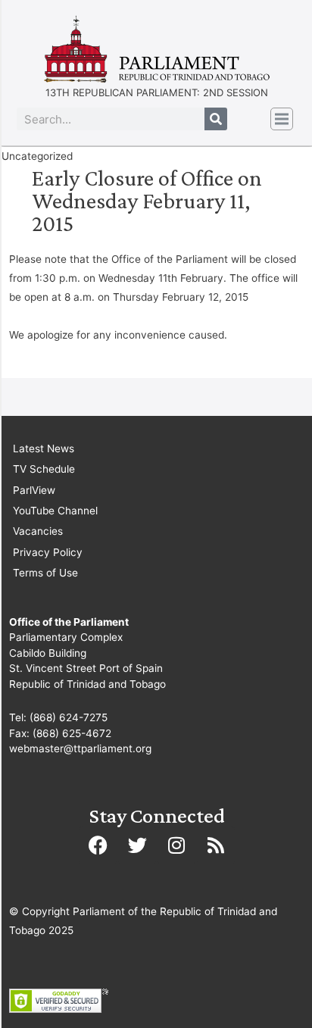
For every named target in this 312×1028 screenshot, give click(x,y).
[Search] (215, 119)
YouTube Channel (55, 511)
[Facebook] (98, 845)
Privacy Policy (48, 552)
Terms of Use (45, 573)
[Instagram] (176, 845)
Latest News (43, 448)
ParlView (34, 490)
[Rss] (216, 845)
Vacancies (38, 531)
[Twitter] (137, 845)
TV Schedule (44, 469)
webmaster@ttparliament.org (80, 748)
